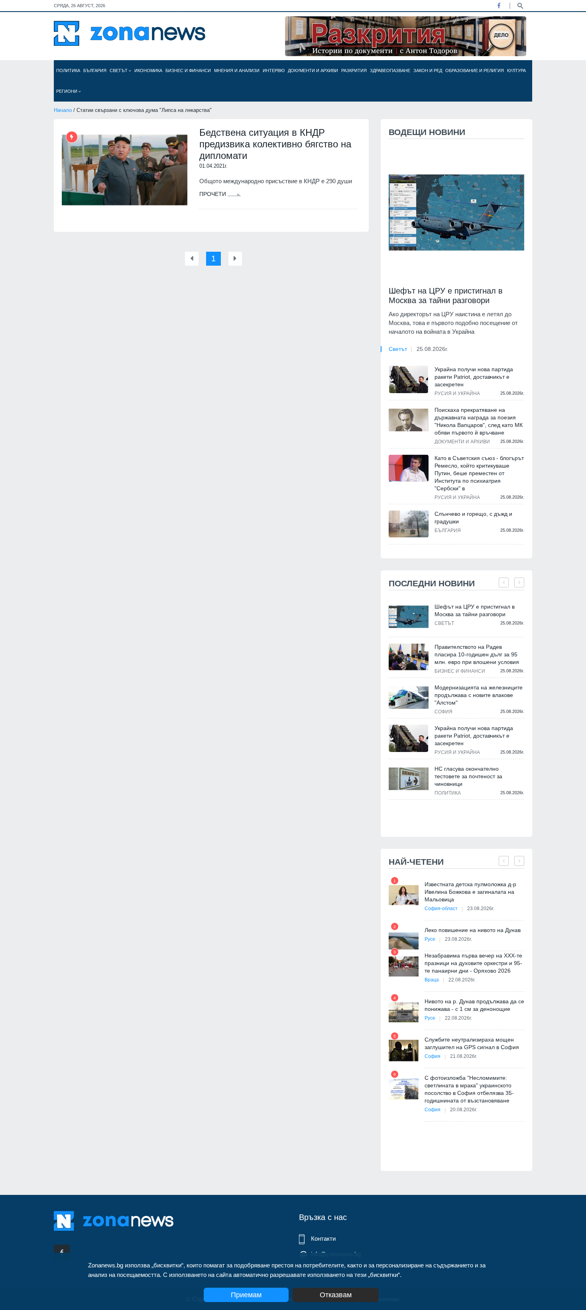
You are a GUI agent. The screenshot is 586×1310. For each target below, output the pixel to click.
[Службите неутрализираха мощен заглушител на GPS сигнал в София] (404, 1050)
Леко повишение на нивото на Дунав (473, 930)
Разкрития (354, 70)
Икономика (148, 70)
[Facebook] (499, 6)
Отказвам (336, 1295)
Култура (516, 70)
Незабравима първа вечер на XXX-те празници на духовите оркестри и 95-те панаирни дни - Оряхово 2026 (473, 963)
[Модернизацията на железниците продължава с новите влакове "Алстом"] (409, 697)
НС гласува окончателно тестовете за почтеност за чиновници (468, 776)
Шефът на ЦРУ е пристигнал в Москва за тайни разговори (446, 295)
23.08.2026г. (480, 908)
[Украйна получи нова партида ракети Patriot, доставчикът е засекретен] (409, 379)
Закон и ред (427, 70)
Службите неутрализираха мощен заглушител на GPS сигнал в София (472, 1043)
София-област (441, 908)
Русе (430, 939)
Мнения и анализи (237, 70)
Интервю (274, 70)
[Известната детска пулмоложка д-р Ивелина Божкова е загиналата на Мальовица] (404, 895)
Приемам (246, 1295)
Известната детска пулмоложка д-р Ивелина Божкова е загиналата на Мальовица (470, 892)
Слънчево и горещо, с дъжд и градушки (473, 518)
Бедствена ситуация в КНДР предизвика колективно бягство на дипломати (275, 144)
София (443, 712)
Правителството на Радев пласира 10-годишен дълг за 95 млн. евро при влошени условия (477, 654)
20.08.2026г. (463, 1109)
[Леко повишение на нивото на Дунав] (404, 941)
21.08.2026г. (463, 1056)
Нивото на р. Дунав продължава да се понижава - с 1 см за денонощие (474, 1005)
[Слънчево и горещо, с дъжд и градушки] (409, 523)
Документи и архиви (313, 70)
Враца (432, 980)
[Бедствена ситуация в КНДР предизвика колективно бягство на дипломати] (124, 170)
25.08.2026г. (432, 349)
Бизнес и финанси (188, 70)
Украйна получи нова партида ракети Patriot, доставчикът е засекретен (474, 377)
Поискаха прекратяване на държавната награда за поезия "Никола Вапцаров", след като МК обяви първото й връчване (479, 421)
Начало (63, 110)
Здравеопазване (390, 70)
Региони (67, 91)
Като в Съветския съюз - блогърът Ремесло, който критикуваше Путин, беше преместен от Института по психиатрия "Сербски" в (479, 473)
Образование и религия (474, 70)
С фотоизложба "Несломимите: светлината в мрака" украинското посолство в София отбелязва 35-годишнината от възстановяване (469, 1089)
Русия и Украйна (457, 393)
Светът (119, 70)
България (94, 70)
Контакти (323, 1238)
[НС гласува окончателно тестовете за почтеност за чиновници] (409, 779)
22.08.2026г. (462, 980)
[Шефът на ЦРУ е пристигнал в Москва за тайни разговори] (456, 212)
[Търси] (520, 5)
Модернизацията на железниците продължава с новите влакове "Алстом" (479, 695)
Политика (68, 70)
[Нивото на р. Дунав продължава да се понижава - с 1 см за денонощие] (404, 1012)
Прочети (213, 194)
